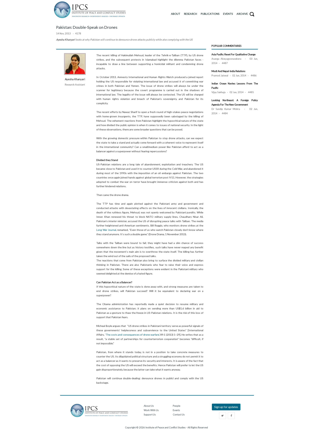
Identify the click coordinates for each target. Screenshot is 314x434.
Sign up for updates (226, 407)
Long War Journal (106, 229)
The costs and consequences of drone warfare (132, 334)
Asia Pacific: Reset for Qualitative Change (233, 54)
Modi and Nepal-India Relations (228, 71)
